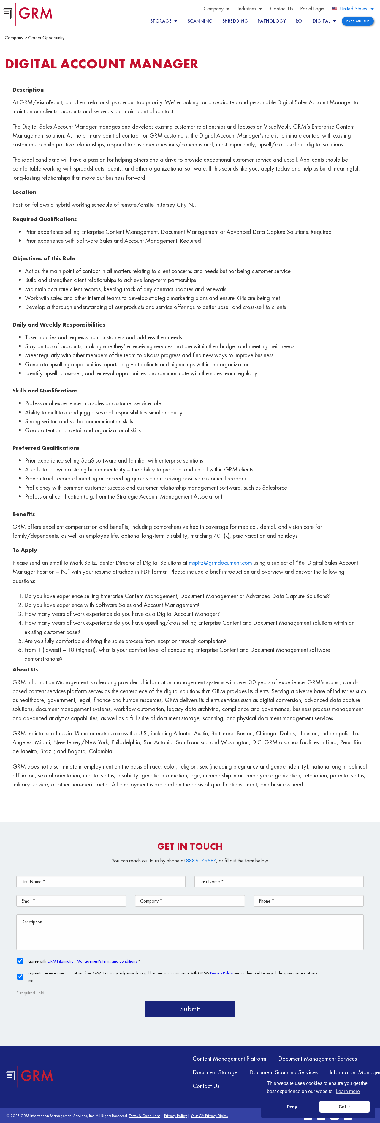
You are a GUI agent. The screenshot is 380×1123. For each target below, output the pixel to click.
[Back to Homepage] (29, 1077)
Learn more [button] (348, 1091)
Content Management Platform (229, 1058)
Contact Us (206, 1086)
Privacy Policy (175, 1115)
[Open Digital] (334, 21)
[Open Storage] (175, 21)
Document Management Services (317, 1058)
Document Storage (215, 1072)
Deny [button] (292, 1106)
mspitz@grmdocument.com (220, 563)
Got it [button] (344, 1106)
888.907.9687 (201, 860)
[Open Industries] (260, 8)
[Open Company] (227, 8)
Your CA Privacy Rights (209, 1115)
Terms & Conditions (144, 1115)
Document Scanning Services (283, 1072)
